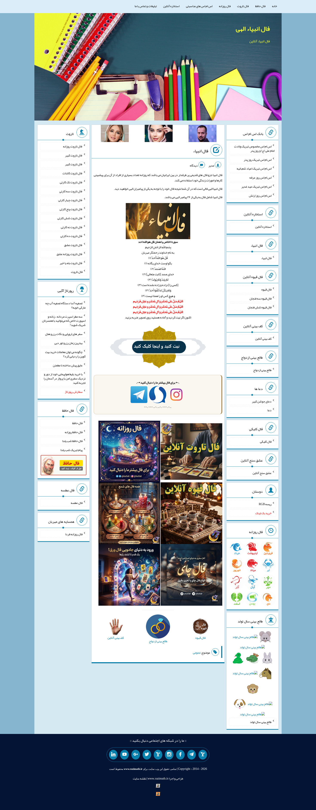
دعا (269, 410)
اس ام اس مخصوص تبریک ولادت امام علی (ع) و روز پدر (254, 148)
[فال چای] (191, 576)
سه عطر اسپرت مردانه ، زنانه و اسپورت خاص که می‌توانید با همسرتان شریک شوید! (64, 320)
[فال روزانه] (129, 452)
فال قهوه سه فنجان (261, 298)
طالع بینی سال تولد (261, 722)
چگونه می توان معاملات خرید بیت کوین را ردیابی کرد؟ (65, 354)
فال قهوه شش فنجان (260, 307)
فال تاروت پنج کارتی (71, 209)
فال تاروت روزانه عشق (70, 254)
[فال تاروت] (191, 452)
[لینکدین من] (113, 755)
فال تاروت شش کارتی (70, 218)
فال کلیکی (266, 442)
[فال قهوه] (191, 514)
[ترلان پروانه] (159, 134)
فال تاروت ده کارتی (71, 236)
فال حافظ (260, 6)
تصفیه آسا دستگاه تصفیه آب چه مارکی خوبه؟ (65, 305)
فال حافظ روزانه (74, 432)
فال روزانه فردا (74, 534)
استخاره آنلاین (171, 6)
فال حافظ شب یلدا (72, 441)
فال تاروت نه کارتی (72, 227)
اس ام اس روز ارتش (260, 195)
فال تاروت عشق (73, 245)
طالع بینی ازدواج (262, 370)
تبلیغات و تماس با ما (146, 6)
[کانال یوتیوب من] (124, 755)
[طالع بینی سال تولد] (252, 677)
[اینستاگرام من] (169, 755)
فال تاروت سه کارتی (71, 191)
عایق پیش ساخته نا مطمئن (68, 365)
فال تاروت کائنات (73, 173)
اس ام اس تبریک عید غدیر (256, 186)
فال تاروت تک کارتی (71, 182)
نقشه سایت (139, 778)
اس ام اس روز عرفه (260, 177)
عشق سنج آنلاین (262, 473)
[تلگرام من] (191, 755)
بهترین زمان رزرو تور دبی (68, 343)
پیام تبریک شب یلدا (71, 450)
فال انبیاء (200, 151)
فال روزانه (225, 6)
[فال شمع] (129, 514)
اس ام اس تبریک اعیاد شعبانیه (254, 168)
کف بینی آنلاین (263, 339)
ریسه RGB (265, 504)
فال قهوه (266, 289)
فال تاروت (243, 6)
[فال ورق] (129, 576)
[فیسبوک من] (180, 755)
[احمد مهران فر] (202, 134)
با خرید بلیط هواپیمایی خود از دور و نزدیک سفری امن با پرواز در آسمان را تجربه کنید (65, 378)
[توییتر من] (147, 755)
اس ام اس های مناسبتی (199, 6)
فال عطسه (77, 503)
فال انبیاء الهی (253, 28)
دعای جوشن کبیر (262, 401)
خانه (274, 6)
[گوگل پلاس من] (135, 755)
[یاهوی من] (202, 755)
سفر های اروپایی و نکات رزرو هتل (64, 334)
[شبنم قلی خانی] (115, 134)
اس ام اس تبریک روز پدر (258, 159)
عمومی (197, 653)
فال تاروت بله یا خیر (71, 263)
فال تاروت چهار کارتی (70, 200)
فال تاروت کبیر (74, 155)
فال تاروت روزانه (73, 146)
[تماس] (158, 755)
